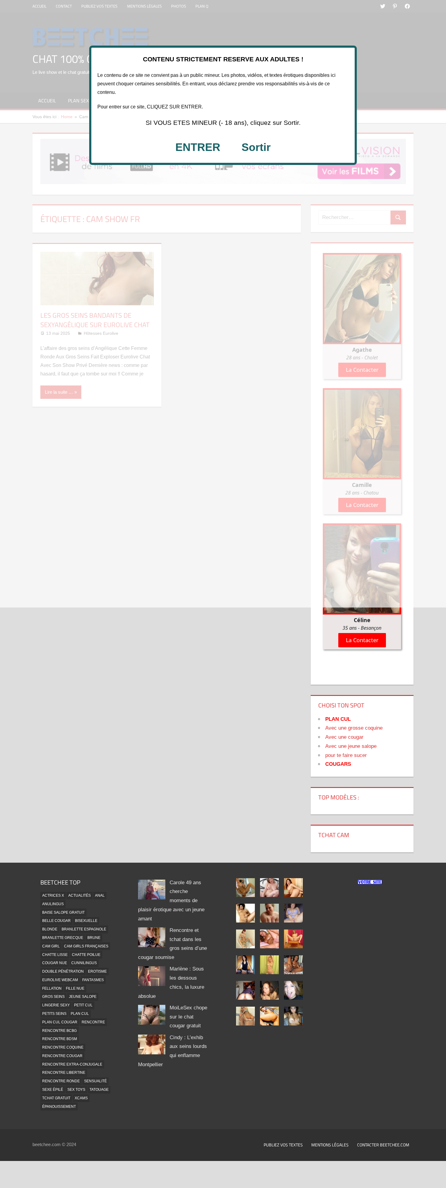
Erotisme (97, 971)
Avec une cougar (344, 737)
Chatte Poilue (86, 955)
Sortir (256, 147)
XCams (81, 1098)
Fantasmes (93, 980)
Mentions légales (330, 1145)
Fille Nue (75, 988)
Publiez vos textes (283, 1145)
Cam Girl (51, 946)
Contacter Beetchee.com (383, 1145)
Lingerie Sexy (56, 1005)
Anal (100, 895)
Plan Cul (80, 1014)
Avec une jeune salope (351, 746)
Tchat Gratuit (56, 1098)
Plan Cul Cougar (59, 1022)
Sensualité (95, 1081)
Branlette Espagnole (84, 929)
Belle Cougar (56, 921)
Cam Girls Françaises (86, 946)
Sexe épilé (52, 1089)
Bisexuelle (86, 921)
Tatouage (99, 1089)
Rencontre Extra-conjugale (72, 1064)
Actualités (79, 895)
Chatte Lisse (55, 955)
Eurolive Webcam (60, 980)
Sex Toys (76, 1089)
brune (93, 938)
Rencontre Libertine (63, 1072)
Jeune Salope (82, 997)
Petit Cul (83, 1005)
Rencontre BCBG (59, 1031)
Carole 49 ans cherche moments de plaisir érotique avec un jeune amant (171, 901)
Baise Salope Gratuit (63, 912)
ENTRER (197, 147)
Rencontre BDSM (59, 1039)
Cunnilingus (84, 963)
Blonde (49, 929)
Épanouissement (59, 1106)
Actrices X (53, 895)
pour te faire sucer (346, 755)
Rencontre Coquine (62, 1047)
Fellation (52, 988)
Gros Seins (53, 997)
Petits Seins (54, 1014)
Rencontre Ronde (61, 1081)
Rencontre (93, 1022)
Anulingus (53, 904)
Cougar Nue (54, 963)
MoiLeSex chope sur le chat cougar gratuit (188, 1017)
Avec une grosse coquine (354, 728)
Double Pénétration (63, 971)
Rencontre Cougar (62, 1056)
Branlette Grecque (62, 938)
